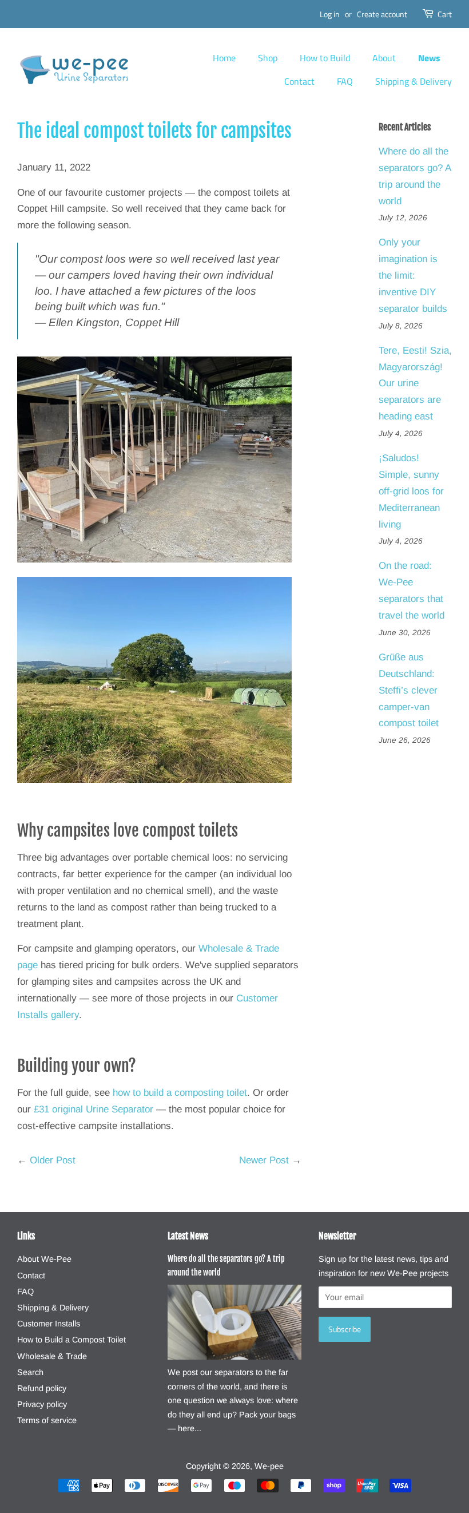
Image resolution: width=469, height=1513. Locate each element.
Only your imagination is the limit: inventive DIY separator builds (413, 275)
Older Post (52, 1160)
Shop (267, 58)
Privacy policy (42, 1404)
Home (224, 58)
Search (30, 1372)
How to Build (325, 58)
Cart (445, 14)
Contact (299, 81)
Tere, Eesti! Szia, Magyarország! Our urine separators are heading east (415, 383)
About (384, 58)
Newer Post (264, 1160)
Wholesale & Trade (52, 1356)
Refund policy (41, 1388)
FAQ (345, 81)
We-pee (269, 1466)
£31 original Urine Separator (93, 1109)
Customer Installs (48, 1323)
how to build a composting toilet (180, 1092)
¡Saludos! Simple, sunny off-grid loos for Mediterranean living (411, 491)
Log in (330, 14)
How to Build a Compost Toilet (71, 1339)
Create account (382, 14)
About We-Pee (44, 1259)
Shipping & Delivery (413, 81)
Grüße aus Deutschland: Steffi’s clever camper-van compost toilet (409, 690)
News (429, 58)
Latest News (188, 1236)
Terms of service (47, 1420)
